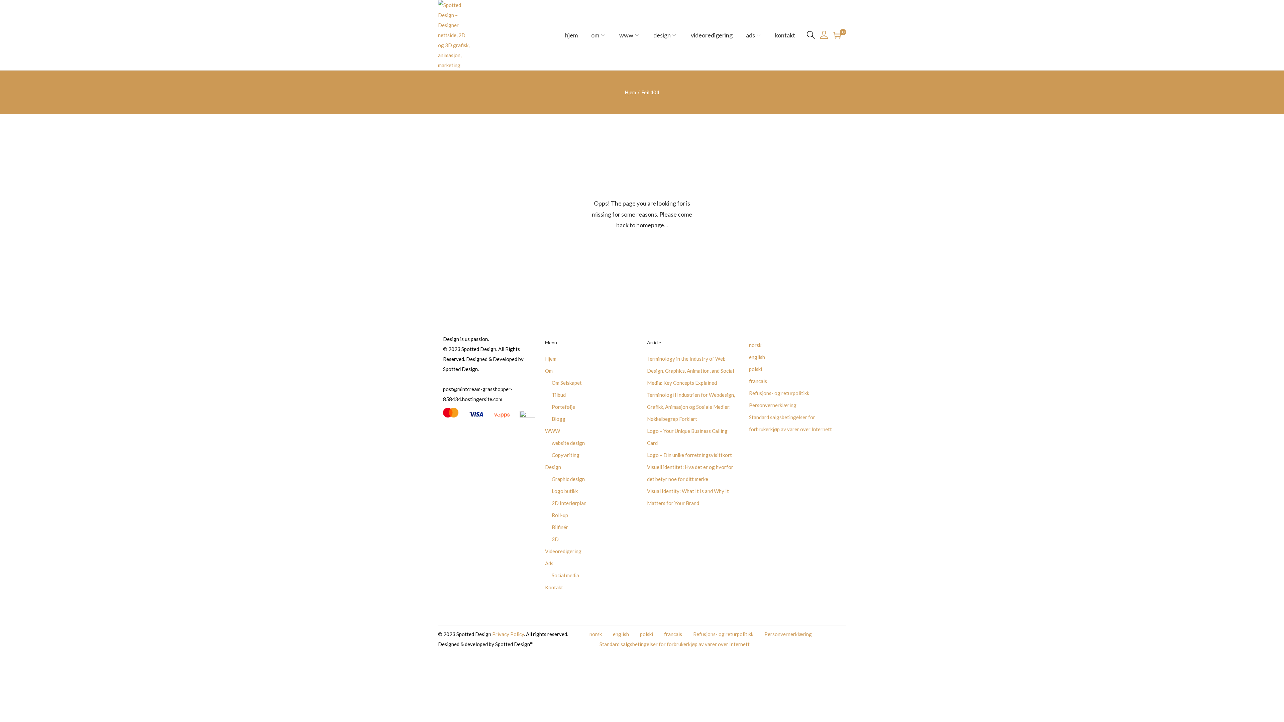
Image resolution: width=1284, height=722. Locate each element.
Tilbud (559, 395)
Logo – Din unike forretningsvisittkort (689, 455)
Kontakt (554, 587)
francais (758, 381)
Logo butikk (565, 491)
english (757, 357)
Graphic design (568, 479)
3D (555, 539)
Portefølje (563, 407)
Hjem (630, 92)
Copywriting (565, 455)
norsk (755, 345)
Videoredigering (563, 551)
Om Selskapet (567, 383)
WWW (552, 431)
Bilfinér (560, 527)
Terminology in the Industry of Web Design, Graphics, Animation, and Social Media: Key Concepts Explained (690, 371)
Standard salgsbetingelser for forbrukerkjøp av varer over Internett (675, 644)
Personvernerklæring (772, 405)
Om (549, 371)
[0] (837, 35)
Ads (549, 563)
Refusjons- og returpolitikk (779, 393)
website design (568, 443)
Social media (565, 575)
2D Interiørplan (569, 503)
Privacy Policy (508, 634)
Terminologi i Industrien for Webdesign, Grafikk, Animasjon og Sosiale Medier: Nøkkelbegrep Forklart (691, 407)
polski (755, 369)
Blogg (558, 419)
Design (553, 467)
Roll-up (560, 515)
